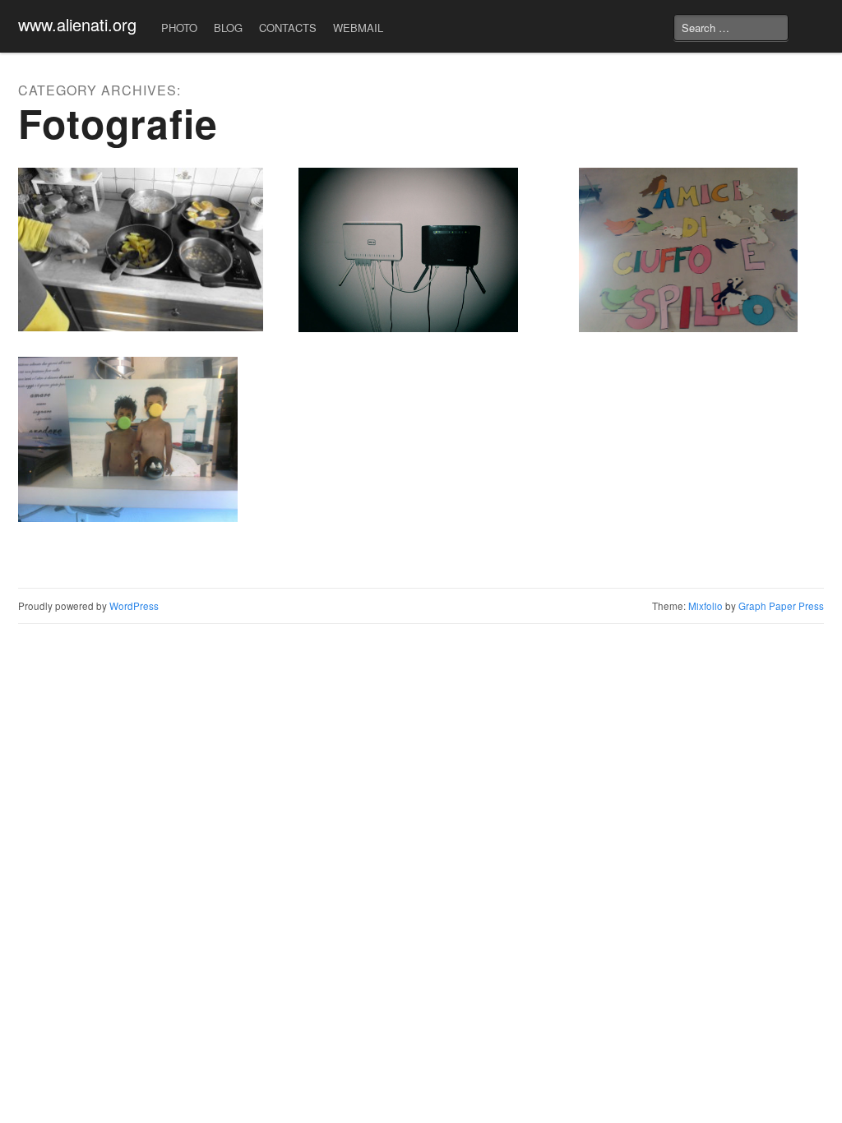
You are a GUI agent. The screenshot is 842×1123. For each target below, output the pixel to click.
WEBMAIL (358, 27)
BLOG (228, 27)
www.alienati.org (77, 24)
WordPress (134, 605)
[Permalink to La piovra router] (421, 250)
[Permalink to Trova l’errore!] (701, 250)
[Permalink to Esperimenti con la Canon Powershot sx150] (140, 249)
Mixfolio (705, 605)
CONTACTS (288, 27)
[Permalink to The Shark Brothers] (140, 439)
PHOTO (179, 27)
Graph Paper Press (781, 605)
